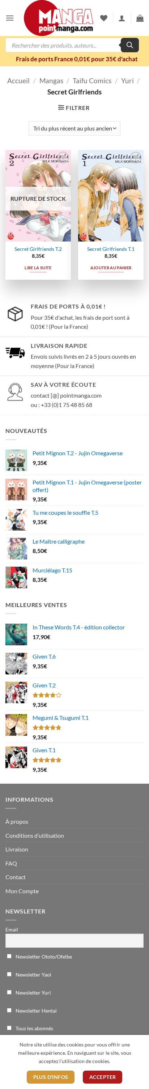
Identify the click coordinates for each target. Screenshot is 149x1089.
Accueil (18, 80)
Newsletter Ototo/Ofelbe (43, 956)
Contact (15, 876)
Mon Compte (22, 890)
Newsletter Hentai (35, 1011)
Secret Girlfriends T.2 (38, 249)
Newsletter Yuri (32, 993)
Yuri (127, 80)
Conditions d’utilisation (34, 835)
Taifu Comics (92, 80)
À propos (16, 821)
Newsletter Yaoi (32, 974)
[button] (9, 18)
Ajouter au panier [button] (111, 267)
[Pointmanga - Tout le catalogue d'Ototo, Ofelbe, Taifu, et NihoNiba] (58, 18)
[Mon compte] (121, 18)
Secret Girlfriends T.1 (111, 249)
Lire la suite (38, 267)
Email (11, 929)
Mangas (51, 80)
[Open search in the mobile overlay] (72, 45)
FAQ (11, 863)
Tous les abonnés (33, 1028)
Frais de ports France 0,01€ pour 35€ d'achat (77, 59)
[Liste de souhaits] (103, 18)
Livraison (16, 849)
